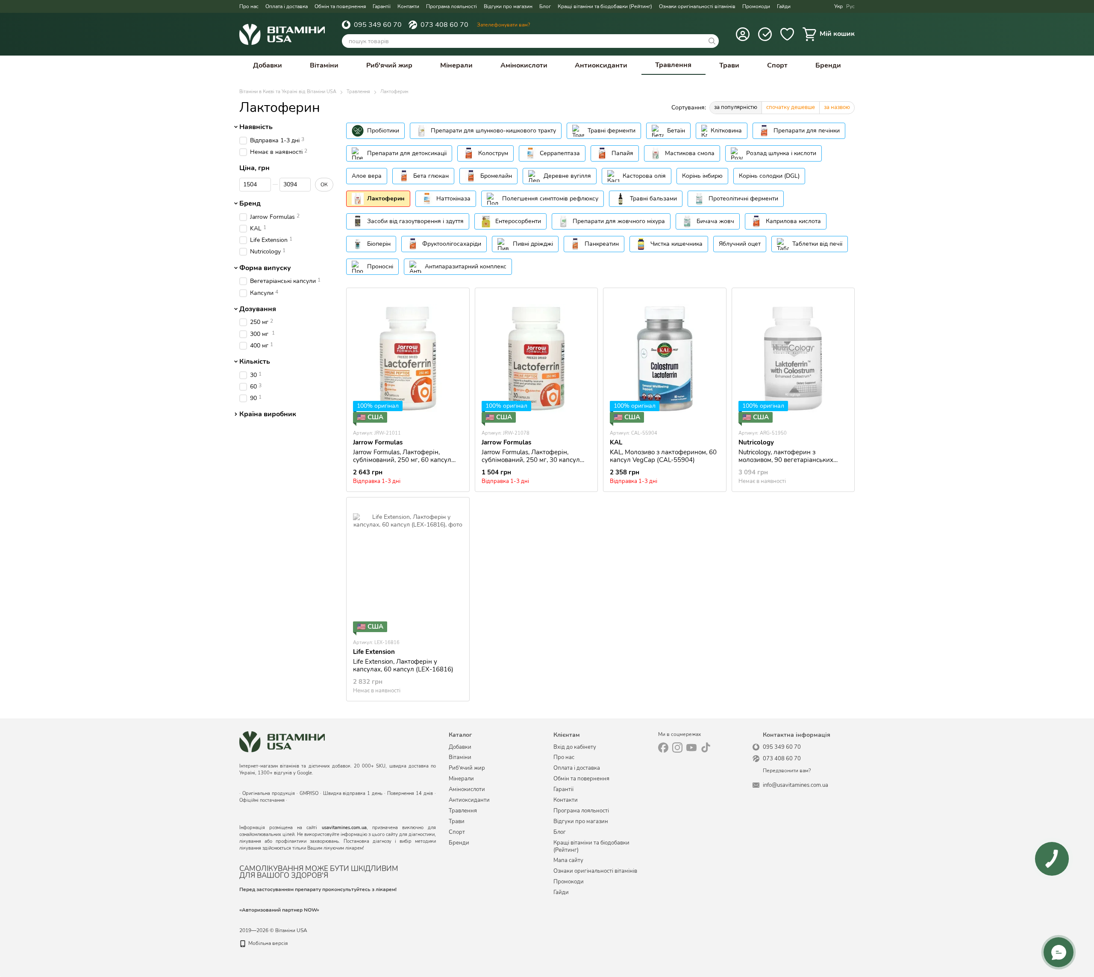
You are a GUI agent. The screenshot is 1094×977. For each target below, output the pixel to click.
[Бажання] (787, 34)
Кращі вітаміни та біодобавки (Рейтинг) (605, 6)
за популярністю (735, 107)
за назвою (837, 107)
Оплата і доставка (286, 6)
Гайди (784, 6)
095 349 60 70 (378, 24)
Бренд (250, 203)
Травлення (673, 65)
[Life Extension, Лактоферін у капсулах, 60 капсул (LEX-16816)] (408, 568)
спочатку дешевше (790, 107)
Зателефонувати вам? (503, 24)
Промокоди (756, 6)
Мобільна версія (267, 943)
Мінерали (456, 65)
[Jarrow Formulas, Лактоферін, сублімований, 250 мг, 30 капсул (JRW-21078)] (536, 358)
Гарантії (382, 6)
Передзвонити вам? (787, 771)
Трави (729, 65)
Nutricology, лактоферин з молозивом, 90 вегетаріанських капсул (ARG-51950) (785, 460)
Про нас (249, 6)
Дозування (257, 309)
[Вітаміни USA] (282, 741)
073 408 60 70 (444, 24)
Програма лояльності (451, 6)
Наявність (256, 127)
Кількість (254, 361)
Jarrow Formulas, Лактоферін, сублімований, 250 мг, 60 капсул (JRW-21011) (402, 460)
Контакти (408, 6)
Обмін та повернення (340, 6)
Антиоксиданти (601, 65)
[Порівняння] (765, 34)
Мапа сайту (568, 860)
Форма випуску (265, 268)
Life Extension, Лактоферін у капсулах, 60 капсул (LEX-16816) (403, 665)
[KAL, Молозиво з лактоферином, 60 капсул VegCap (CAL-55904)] (665, 358)
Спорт (777, 65)
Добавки (267, 65)
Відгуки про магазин (508, 6)
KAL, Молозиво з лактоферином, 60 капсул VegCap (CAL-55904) (663, 456)
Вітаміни (324, 65)
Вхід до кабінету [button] (574, 747)
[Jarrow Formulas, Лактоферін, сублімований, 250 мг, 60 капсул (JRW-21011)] (408, 358)
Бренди (828, 65)
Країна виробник (267, 414)
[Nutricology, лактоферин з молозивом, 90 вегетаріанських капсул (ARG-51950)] (793, 358)
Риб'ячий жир (389, 65)
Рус (850, 6)
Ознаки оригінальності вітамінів (697, 6)
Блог (545, 6)
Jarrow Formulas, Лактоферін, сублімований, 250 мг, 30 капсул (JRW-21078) (531, 460)
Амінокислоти (523, 65)
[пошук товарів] (712, 41)
